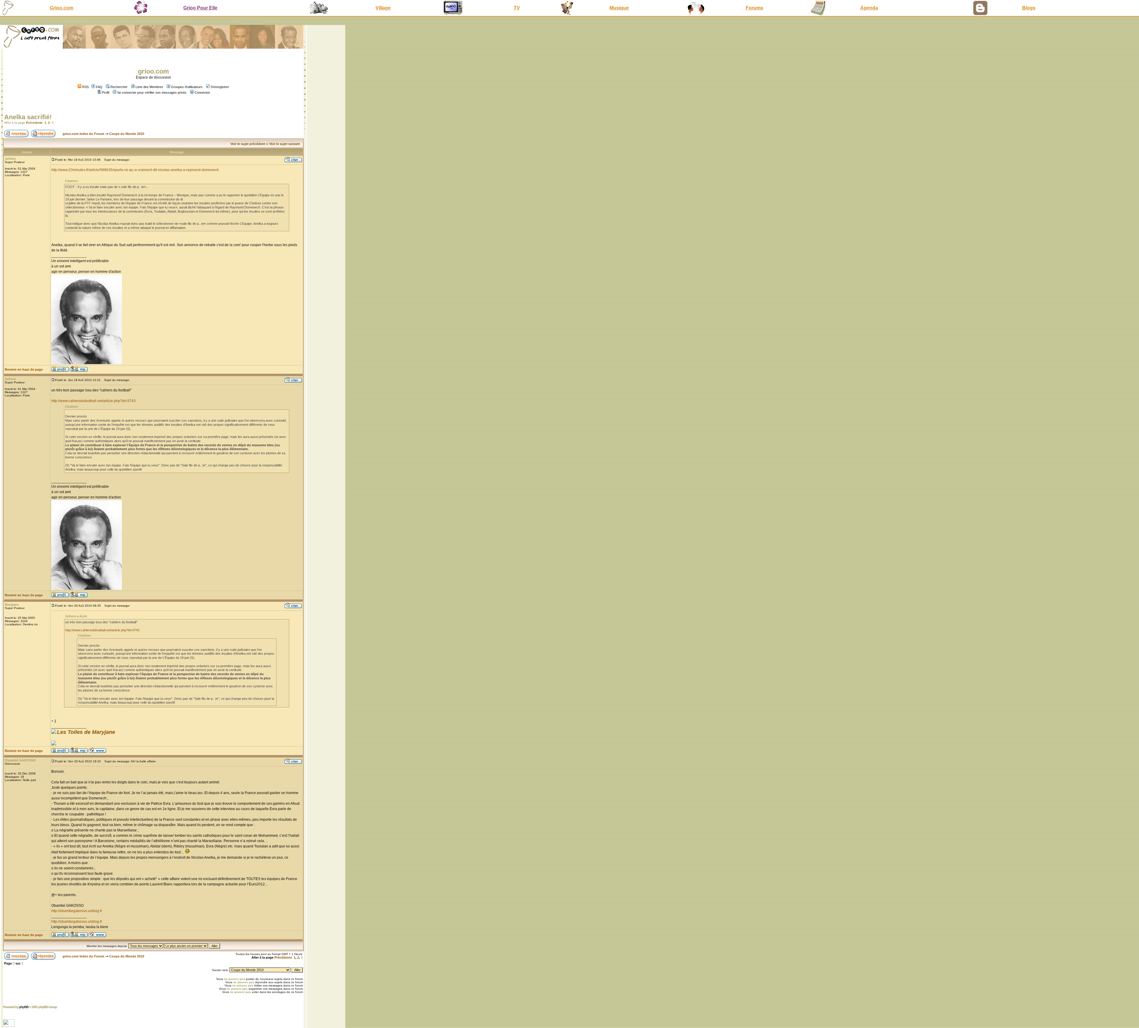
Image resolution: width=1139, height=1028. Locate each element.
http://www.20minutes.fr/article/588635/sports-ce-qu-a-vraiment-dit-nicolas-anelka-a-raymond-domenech (135, 170)
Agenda (869, 7)
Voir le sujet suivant (284, 144)
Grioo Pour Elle (200, 7)
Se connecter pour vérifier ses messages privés (152, 92)
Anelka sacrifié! (28, 117)
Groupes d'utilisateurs (187, 87)
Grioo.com (61, 7)
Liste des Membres (149, 87)
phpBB (23, 1007)
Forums (754, 7)
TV (517, 7)
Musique (619, 7)
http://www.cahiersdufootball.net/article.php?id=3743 (93, 401)
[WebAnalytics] (9, 1025)
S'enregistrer (220, 87)
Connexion (202, 92)
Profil (105, 92)
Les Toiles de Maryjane (86, 732)
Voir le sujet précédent (247, 144)
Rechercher (119, 87)
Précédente (34, 122)
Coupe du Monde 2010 (126, 134)
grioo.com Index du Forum (83, 134)
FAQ (99, 87)
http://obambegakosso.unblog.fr (76, 911)
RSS (85, 87)
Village (383, 7)
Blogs (1028, 7)
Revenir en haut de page (24, 369)
